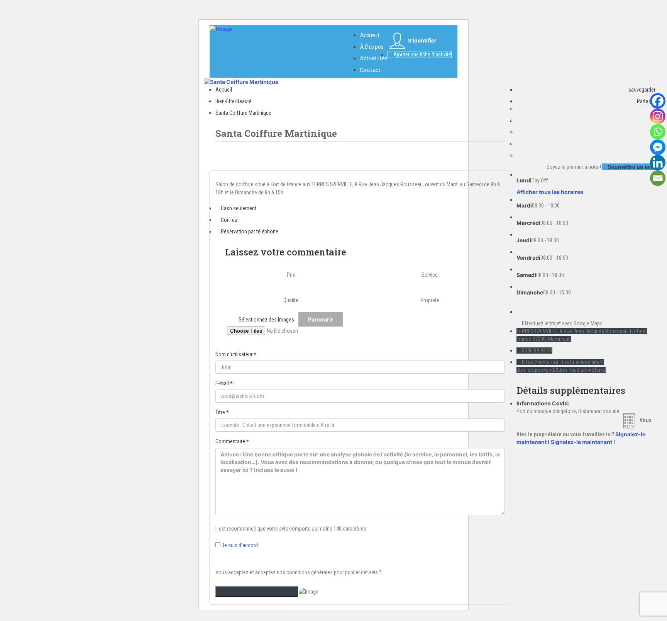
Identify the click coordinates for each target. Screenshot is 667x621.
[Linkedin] (657, 162)
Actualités (374, 58)
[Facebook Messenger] (657, 147)
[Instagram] (657, 116)
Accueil (370, 35)
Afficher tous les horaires (549, 192)
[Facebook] (657, 101)
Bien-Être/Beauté (233, 101)
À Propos (372, 46)
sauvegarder (641, 90)
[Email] (657, 178)
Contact (370, 69)
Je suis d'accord (240, 545)
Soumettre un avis (630, 166)
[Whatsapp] (657, 132)
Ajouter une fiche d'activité (421, 54)
